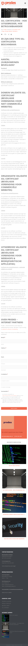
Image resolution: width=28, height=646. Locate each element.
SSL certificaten (5, 607)
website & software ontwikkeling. (10, 329)
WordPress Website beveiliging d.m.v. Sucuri (14, 514)
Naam (2, 357)
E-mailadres (4, 374)
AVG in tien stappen (14, 465)
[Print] (12, 34)
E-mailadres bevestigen (5, 387)
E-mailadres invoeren (5, 380)
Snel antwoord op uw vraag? (9, 566)
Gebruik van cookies (7, 592)
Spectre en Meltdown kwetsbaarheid (14, 538)
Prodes (5, 29)
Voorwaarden (5, 391)
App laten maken (5, 605)
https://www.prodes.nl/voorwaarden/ (9, 395)
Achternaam (3, 370)
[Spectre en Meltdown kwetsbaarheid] (14, 527)
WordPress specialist (6, 601)
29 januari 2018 (16, 29)
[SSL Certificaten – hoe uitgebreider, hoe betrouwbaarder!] (14, 478)
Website (10, 31)
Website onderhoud (6, 603)
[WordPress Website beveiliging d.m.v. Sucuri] (14, 503)
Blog (3, 31)
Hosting (6, 31)
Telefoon (3, 348)
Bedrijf (3, 337)
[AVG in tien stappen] (14, 454)
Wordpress (15, 31)
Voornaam (3, 363)
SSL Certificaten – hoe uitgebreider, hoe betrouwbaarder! (14, 490)
